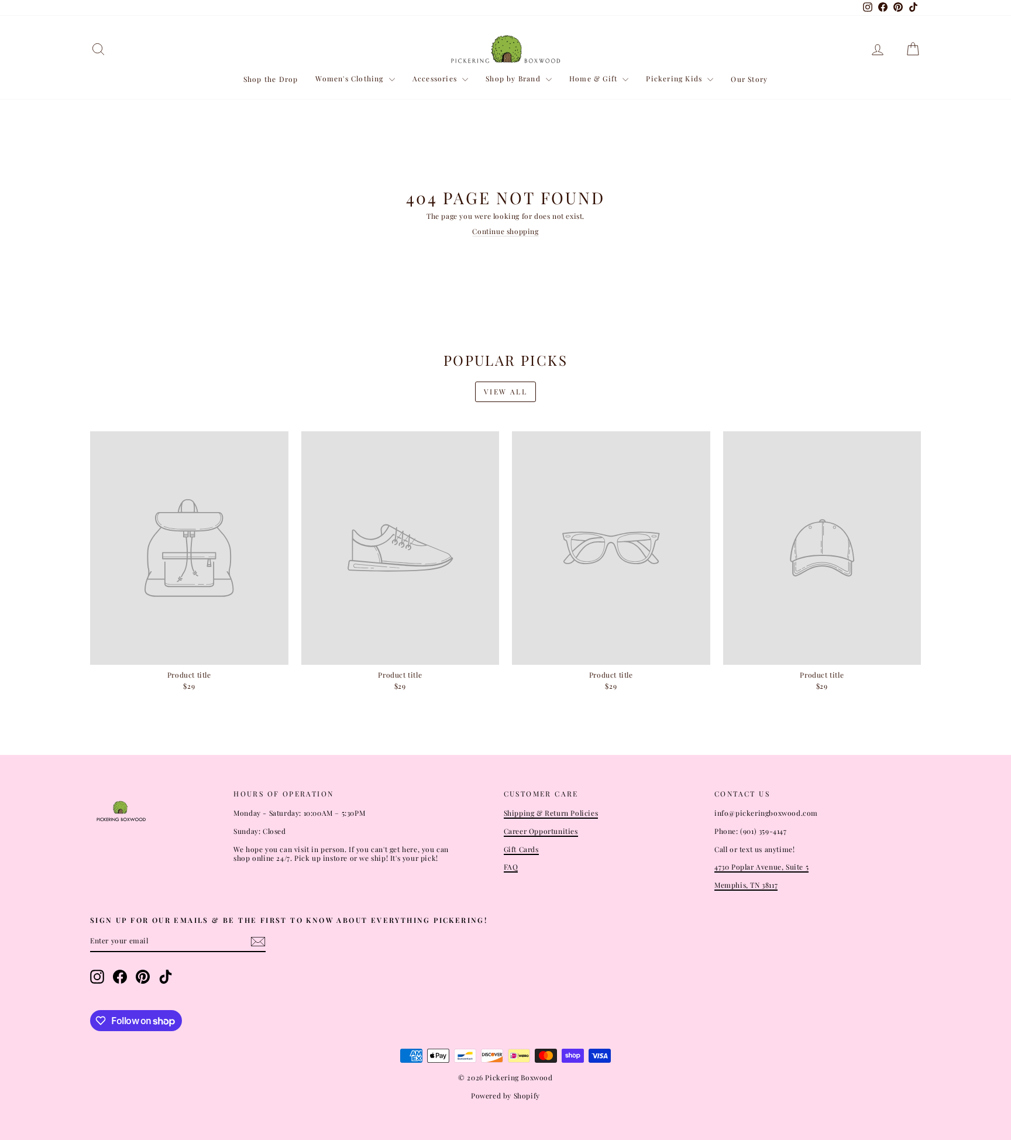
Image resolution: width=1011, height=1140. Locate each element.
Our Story (749, 79)
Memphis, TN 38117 (746, 885)
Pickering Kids (675, 78)
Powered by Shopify (505, 1095)
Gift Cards (521, 849)
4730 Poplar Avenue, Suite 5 (761, 866)
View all (505, 391)
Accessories (435, 78)
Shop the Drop (270, 79)
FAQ (511, 866)
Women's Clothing (350, 78)
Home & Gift (594, 78)
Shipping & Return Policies (551, 813)
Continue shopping (505, 231)
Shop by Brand (514, 78)
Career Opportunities (541, 831)
